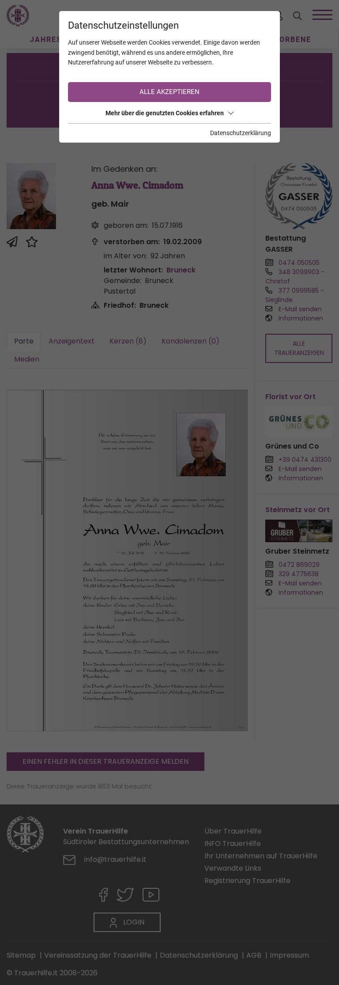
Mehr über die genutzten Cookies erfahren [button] (164, 113)
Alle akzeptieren (169, 92)
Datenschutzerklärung (240, 132)
